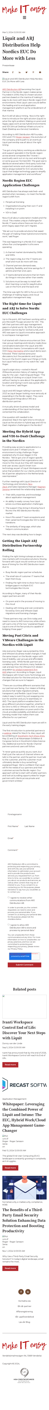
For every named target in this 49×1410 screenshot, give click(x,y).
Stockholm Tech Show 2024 (31, 736)
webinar (8, 733)
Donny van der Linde (12, 1043)
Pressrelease (8, 65)
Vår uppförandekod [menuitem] (24, 1317)
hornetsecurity (9, 1202)
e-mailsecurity (23, 1202)
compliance (36, 1202)
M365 (4, 1205)
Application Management (14, 1099)
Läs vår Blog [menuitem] (24, 1322)
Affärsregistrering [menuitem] (24, 1311)
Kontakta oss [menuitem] (24, 1301)
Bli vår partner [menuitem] (24, 1306)
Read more (10, 1065)
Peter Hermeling (15, 351)
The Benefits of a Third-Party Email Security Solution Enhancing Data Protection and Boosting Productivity (24, 1221)
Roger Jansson (23, 137)
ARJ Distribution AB (11, 89)
